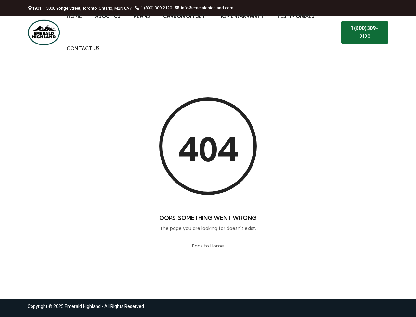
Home (74, 16)
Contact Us (83, 48)
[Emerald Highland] (44, 32)
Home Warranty (241, 16)
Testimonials (296, 16)
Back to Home (208, 246)
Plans (142, 16)
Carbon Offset (184, 16)
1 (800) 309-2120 (364, 32)
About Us (108, 16)
